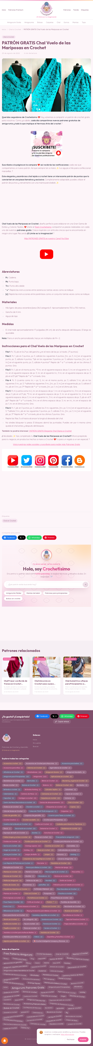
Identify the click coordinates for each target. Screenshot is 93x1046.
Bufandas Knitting (32, 789)
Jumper (48, 854)
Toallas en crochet (11, 924)
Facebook (11, 538)
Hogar (63, 996)
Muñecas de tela (33, 880)
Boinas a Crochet (77, 982)
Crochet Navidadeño (44, 953)
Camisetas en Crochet (51, 794)
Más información (67, 1034)
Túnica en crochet (31, 928)
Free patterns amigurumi (67, 837)
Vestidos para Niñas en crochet (16, 937)
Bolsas (40, 22)
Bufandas (60, 1007)
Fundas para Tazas (20, 958)
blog (32, 959)
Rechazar (71, 1039)
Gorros (66, 22)
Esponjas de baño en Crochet (15, 833)
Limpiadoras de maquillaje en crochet (38, 859)
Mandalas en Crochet (60, 863)
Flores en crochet (43, 837)
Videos (38, 937)
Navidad (50, 880)
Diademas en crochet (71, 828)
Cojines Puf (25, 1028)
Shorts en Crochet (11, 919)
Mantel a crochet (33, 872)
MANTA (46, 963)
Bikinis (28, 963)
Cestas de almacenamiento (51, 802)
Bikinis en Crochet (50, 781)
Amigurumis (29, 22)
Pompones (49, 893)
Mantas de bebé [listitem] (33, 593)
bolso (6, 986)
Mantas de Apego (63, 867)
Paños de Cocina (11, 885)
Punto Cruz (8, 906)
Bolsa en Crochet (64, 785)
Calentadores (10, 794)
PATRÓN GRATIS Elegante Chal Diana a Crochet (50, 431)
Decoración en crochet (25, 828)
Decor (7, 828)
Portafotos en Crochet (37, 898)
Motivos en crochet (62, 876)
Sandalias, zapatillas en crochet (45, 915)
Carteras (69, 798)
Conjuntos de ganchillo (33, 815)
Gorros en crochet (12, 846)
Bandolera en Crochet (11, 1003)
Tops (84, 22)
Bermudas (32, 781)
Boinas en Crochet (30, 785)
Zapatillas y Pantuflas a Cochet (60, 937)
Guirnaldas (72, 846)
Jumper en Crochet (74, 1024)
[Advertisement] (46, 491)
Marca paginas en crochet (56, 872)
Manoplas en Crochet (12, 867)
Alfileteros (24, 1012)
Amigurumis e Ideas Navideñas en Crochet (19, 971)
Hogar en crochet (11, 850)
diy (67, 1012)
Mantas (75, 22)
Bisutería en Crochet (54, 1012)
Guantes (67, 962)
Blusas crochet (10, 785)
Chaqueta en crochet (54, 1020)
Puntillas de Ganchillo (70, 902)
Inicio (4, 10)
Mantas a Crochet (80, 954)
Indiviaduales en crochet (68, 850)
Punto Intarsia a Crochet (28, 906)
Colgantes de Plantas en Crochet (61, 1004)
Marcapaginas (49, 978)
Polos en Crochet (32, 893)
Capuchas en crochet (49, 995)
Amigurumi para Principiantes (16, 776)
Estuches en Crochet (53, 833)
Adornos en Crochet (36, 768)
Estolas (35, 833)
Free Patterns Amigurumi (18, 954)
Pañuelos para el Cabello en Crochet (68, 885)
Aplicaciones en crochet (61, 776)
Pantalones (28, 885)
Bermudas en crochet (73, 1016)
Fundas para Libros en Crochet (37, 841)
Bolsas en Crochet (11, 1008)
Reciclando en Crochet (73, 906)
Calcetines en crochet (11, 995)
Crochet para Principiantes (13, 1016)
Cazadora (7, 1000)
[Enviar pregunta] (85, 584)
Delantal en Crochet (48, 828)
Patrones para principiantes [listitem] (56, 593)
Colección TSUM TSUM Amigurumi (42, 811)
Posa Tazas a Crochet (13, 902)
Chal (58, 22)
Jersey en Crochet (12, 854)
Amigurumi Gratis (14, 22)
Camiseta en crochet (37, 1024)
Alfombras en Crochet (13, 772)
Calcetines (70, 789)
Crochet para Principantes (55, 820)
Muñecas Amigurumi (12, 880)
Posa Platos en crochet (61, 898)
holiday (82, 992)
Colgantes (66, 811)
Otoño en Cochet (67, 880)
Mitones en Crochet (12, 876)
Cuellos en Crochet (43, 824)
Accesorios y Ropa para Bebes (35, 1003)
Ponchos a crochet (66, 893)
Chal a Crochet (15, 29)
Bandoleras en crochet (13, 781)
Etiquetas (85, 10)
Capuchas (9, 798)
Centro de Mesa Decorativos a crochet (19, 802)
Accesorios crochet (12, 763)
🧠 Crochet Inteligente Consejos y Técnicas (51, 941)
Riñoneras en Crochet (13, 911)
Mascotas (42, 959)
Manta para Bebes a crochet (38, 867)
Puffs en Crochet (34, 902)
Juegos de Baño (32, 854)
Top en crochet (31, 924)
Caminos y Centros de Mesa (72, 974)
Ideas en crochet (45, 850)
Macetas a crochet (56, 1024)
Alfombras (78, 987)
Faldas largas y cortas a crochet (17, 837)
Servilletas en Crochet (72, 915)
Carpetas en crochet (50, 798)
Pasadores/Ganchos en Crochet (16, 889)
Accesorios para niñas (13, 768)
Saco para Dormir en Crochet (15, 915)
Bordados (82, 785)
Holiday (28, 850)
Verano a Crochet (51, 928)
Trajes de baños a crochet (75, 924)
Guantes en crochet (53, 846)
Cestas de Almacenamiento (14, 982)
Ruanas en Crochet (73, 911)
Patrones (67, 10)
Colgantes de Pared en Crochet (15, 975)
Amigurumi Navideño (75, 772)
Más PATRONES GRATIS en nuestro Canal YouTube (46, 238)
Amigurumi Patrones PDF (36, 1000)
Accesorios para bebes (72, 763)
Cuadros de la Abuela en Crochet (17, 824)
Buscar (36, 746)
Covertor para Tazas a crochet (60, 815)
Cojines (74, 807)
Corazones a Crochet (34, 1020)
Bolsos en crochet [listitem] (13, 598)
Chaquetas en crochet (55, 807)
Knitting (74, 854)
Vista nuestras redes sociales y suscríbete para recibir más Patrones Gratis (46, 444)
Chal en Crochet (9, 521)
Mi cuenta (37, 743)
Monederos (44, 876)
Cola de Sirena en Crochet (14, 811)
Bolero (6, 959)
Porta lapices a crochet (13, 898)
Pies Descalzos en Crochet (68, 889)
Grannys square (32, 846)
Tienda (76, 10)
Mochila (29, 876)
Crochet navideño (31, 820)
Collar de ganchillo (11, 815)
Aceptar (83, 1039)
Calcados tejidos (52, 789)
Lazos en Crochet (11, 859)
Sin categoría (30, 919)
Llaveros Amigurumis (67, 859)
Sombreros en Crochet (51, 919)
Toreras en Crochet (51, 924)
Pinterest (51, 538)
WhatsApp (35, 538)
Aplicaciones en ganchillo (13, 962)
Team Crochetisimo (43, 227)
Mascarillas (77, 872)
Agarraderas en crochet (60, 768)
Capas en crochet (73, 794)
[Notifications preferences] (4, 1040)
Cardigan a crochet (27, 798)
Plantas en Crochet (12, 893)
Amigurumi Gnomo (54, 772)
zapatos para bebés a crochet (16, 941)
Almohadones (34, 772)
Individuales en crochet (35, 1016)
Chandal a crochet (33, 807)
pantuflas (44, 885)
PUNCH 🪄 (51, 902)
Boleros (47, 785)
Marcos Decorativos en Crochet (15, 1024)
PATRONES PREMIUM (43, 889)
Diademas (42, 971)
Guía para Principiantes (31, 978)
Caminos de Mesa (29, 794)
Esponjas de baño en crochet (60, 1000)
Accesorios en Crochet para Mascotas (41, 763)
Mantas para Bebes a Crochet (55, 982)
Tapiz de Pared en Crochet (76, 919)
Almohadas (34, 974)
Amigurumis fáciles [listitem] (13, 593)
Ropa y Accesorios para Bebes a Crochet (43, 911)
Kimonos (61, 854)
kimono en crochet (57, 967)
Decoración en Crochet (77, 966)
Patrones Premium (15, 10)
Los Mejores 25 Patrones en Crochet (18, 863)
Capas (37, 963)
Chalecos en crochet (12, 807)
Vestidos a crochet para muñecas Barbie (20, 932)
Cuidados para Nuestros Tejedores (70, 824)
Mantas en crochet (12, 872)
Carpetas (49, 22)
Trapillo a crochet (11, 928)
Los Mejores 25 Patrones (32, 1008)
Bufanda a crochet (12, 789)
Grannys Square (34, 982)
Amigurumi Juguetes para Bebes (15, 966)
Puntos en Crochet (51, 906)
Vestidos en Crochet (49, 932)
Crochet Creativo (11, 820)
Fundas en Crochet (12, 841)
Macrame (41, 863)
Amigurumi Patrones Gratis (28, 987)
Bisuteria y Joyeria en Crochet (74, 781)
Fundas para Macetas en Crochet (68, 841)
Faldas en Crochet (10, 1028)
